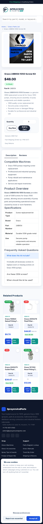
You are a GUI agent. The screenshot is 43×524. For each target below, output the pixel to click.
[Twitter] (12, 435)
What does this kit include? (18, 255)
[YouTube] (17, 435)
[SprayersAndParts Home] (13, 10)
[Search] (40, 19)
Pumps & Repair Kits (9, 456)
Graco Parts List (14, 27)
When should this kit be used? (20, 280)
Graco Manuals (28, 448)
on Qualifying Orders (21, 2)
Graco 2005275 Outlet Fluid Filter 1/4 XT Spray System (11, 368)
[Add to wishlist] (33, 128)
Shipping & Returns (30, 456)
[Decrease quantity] (25, 122)
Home (4, 27)
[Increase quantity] (34, 122)
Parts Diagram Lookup (31, 445)
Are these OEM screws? (17, 274)
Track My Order (28, 452)
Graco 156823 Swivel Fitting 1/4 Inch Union (11, 320)
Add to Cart (24, 128)
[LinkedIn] (8, 435)
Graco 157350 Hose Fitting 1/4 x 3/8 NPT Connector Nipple (31, 368)
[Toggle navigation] (37, 10)
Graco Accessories (8, 448)
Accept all (33, 518)
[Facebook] (3, 435)
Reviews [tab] (23, 155)
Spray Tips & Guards (9, 452)
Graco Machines (8, 445)
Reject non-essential (14, 518)
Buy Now (12, 128)
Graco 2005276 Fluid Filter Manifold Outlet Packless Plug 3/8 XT (30, 320)
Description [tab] (11, 155)
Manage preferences (21, 513)
